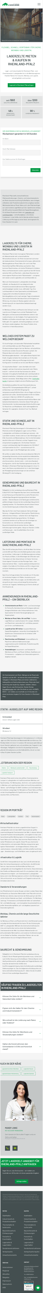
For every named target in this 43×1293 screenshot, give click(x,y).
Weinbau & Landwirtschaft (18, 768)
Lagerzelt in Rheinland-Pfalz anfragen (21, 85)
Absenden (35, 170)
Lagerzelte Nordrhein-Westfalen (11, 1127)
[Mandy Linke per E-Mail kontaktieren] (16, 1206)
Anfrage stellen (22, 1245)
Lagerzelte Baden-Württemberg (11, 1132)
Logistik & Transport (7, 772)
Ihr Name (5, 139)
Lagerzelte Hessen (30, 1127)
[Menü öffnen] (39, 4)
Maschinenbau (33, 768)
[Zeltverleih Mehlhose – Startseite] (11, 4)
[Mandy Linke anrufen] (9, 1206)
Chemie (4, 768)
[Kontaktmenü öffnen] (36, 1288)
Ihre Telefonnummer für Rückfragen (14, 159)
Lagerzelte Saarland (30, 1132)
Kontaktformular (8, 689)
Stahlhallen (8, 1281)
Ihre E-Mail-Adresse (9, 149)
